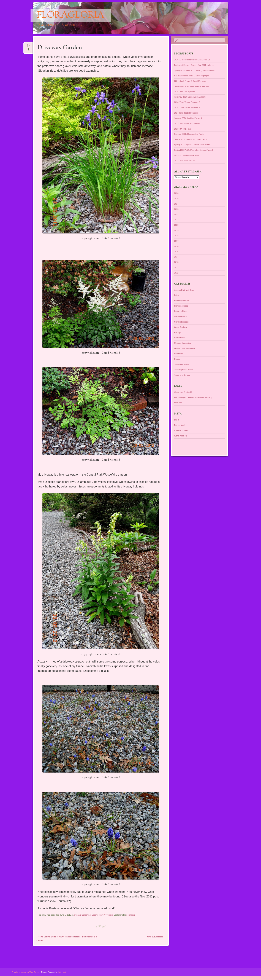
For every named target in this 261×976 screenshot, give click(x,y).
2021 (176, 220)
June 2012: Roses (156, 937)
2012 (176, 267)
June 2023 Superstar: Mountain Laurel (190, 139)
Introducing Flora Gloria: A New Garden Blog (193, 397)
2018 (176, 236)
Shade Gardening (181, 364)
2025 (176, 198)
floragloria (70, 15)
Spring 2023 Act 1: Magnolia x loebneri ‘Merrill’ (193, 150)
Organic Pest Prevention (102, 915)
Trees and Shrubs (182, 375)
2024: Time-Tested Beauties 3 (187, 102)
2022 (176, 214)
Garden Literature (181, 322)
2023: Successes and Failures (187, 123)
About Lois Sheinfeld (183, 392)
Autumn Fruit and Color (184, 290)
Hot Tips (177, 332)
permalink (130, 915)
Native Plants (180, 338)
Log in (176, 420)
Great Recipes (180, 327)
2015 (176, 252)
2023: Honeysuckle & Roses (186, 155)
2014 (176, 257)
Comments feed (181, 430)
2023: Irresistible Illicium (184, 161)
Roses (177, 359)
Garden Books (180, 316)
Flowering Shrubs (181, 300)
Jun (28, 46)
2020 (176, 225)
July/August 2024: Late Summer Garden (191, 86)
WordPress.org (180, 436)
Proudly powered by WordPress (25, 972)
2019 (176, 230)
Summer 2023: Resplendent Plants (189, 134)
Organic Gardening (82, 915)
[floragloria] (137, 18)
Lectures (178, 403)
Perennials (178, 354)
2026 (176, 193)
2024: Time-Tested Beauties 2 (187, 107)
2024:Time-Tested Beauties (186, 113)
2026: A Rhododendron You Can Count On (192, 60)
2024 (176, 204)
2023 (176, 209)
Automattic (62, 972)
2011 (176, 273)
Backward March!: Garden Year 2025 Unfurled (194, 65)
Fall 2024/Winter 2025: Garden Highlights (191, 76)
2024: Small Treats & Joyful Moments (190, 81)
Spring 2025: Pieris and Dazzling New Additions (194, 70)
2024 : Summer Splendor (184, 91)
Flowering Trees (181, 306)
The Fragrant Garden (183, 370)
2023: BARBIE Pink (182, 129)
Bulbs (176, 295)
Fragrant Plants (180, 311)
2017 (176, 241)
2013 (176, 262)
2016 (176, 246)
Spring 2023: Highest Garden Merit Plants (192, 145)
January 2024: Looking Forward (188, 118)
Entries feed (179, 425)
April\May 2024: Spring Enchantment (189, 97)
